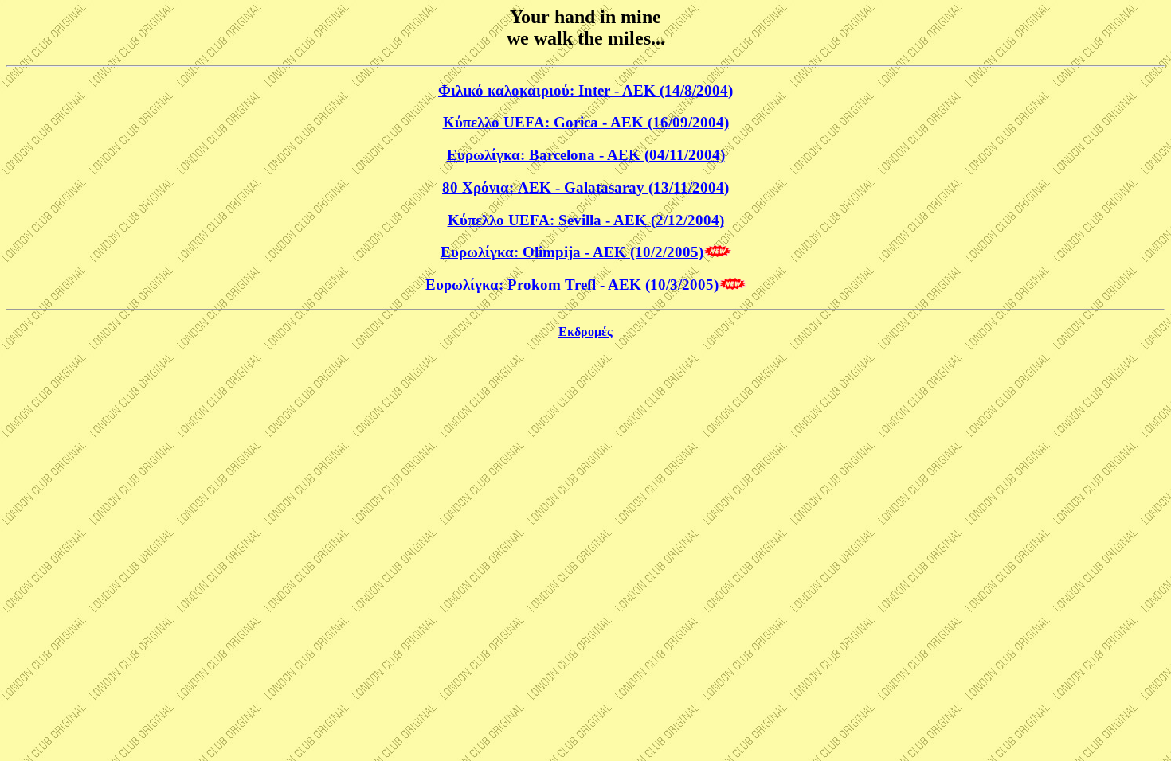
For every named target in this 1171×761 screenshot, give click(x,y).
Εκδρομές (585, 331)
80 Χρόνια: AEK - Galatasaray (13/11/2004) (585, 187)
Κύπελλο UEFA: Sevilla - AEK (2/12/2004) (586, 220)
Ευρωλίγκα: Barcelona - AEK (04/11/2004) (586, 154)
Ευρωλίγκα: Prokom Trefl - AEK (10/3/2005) (572, 284)
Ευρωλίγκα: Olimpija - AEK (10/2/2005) (572, 252)
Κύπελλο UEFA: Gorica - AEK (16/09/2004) (586, 122)
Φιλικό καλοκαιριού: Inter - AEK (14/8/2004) (585, 90)
